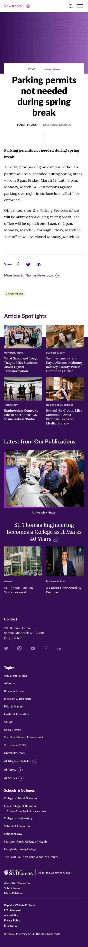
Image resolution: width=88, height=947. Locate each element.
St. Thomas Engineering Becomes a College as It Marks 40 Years (44, 532)
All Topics (10, 769)
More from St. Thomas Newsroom (28, 275)
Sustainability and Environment (23, 737)
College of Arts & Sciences (20, 798)
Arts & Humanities (15, 675)
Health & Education (16, 714)
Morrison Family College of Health (25, 841)
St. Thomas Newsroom (58, 125)
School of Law (13, 834)
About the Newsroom (17, 883)
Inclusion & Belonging (17, 698)
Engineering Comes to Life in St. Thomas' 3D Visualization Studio (21, 414)
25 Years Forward (18, 590)
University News (51, 69)
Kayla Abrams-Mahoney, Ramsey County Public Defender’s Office (64, 364)
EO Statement (12, 910)
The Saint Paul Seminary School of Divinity (31, 857)
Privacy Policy (12, 920)
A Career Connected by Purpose (63, 590)
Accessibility (11, 915)
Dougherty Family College (20, 849)
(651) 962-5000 (14, 638)
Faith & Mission (14, 706)
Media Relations (13, 893)
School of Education (17, 826)
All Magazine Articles (17, 761)
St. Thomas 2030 (15, 745)
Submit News (12, 888)
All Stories (10, 778)
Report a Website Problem (19, 905)
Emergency (10, 925)
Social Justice (12, 730)
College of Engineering (18, 818)
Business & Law (14, 691)
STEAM (9, 722)
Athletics (9, 683)
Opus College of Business (25, 808)
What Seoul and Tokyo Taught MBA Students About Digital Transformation (21, 364)
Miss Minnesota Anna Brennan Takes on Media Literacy (64, 416)
